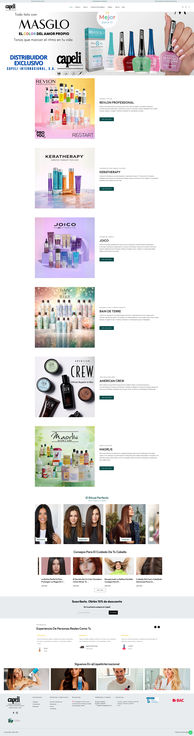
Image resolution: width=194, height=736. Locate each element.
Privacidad (53, 708)
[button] (158, 513)
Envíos (52, 706)
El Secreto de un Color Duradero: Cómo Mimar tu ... (115, 580)
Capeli (13, 732)
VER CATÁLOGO (107, 119)
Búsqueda (35, 706)
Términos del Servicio (56, 702)
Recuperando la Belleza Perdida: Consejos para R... (147, 580)
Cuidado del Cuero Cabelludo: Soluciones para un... (51, 580)
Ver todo (100, 590)
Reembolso (53, 704)
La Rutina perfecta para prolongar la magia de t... (81, 580)
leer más (41, 585)
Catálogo (35, 702)
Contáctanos (36, 704)
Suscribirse (113, 612)
